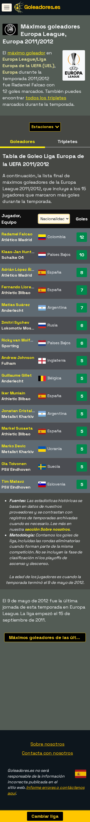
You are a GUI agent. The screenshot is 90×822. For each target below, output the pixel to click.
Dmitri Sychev (15, 322)
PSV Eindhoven (16, 469)
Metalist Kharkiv (18, 416)
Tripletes (67, 141)
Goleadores (22, 141)
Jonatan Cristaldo (19, 410)
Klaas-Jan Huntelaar (22, 251)
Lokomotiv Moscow (20, 328)
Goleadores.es (42, 7)
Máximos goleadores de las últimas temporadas (47, 637)
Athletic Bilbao (16, 292)
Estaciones (43, 126)
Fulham (9, 363)
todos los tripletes (46, 98)
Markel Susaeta (17, 428)
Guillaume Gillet (17, 375)
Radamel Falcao (17, 234)
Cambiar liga (45, 816)
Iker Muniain (13, 393)
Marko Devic (14, 446)
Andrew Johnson (18, 357)
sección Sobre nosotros (47, 529)
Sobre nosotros (47, 744)
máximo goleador (27, 53)
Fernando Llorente (20, 287)
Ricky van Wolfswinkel (23, 340)
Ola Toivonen (14, 463)
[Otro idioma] (79, 772)
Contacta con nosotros (47, 753)
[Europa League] (73, 76)
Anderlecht (13, 310)
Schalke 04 (13, 257)
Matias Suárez (16, 304)
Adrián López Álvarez (22, 269)
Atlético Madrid (17, 239)
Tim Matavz (13, 481)
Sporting (10, 345)
